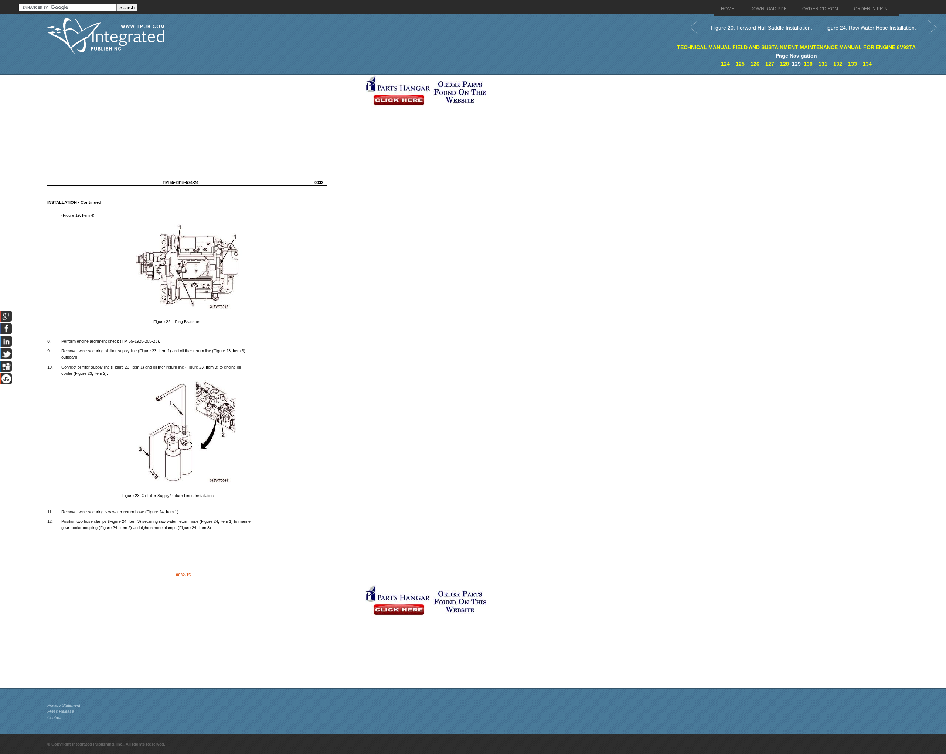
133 (852, 64)
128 (784, 64)
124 (725, 64)
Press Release (60, 711)
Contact (54, 717)
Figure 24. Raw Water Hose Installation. (869, 28)
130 (808, 64)
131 (823, 64)
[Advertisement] (204, 126)
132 (837, 64)
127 (769, 64)
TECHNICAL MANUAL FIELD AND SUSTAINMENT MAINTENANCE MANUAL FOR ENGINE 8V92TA (796, 47)
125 (740, 64)
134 (867, 64)
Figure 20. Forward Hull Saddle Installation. (761, 28)
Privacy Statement (63, 705)
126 (755, 64)
